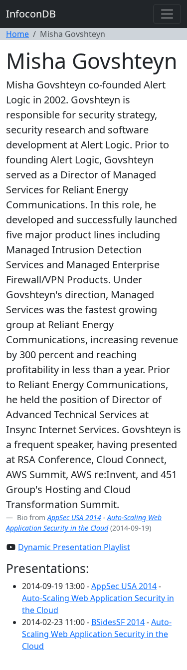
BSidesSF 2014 (118, 622)
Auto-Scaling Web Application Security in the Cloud (97, 634)
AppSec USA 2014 (74, 517)
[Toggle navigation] (167, 14)
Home (17, 33)
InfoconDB (31, 13)
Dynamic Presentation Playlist (74, 547)
